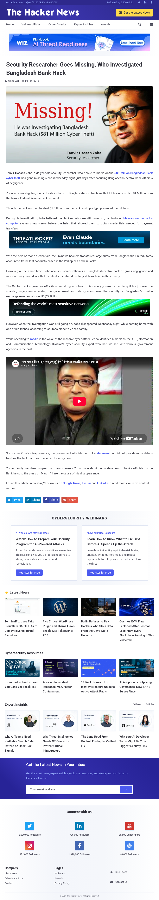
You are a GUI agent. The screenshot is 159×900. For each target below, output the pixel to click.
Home (10, 24)
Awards (106, 24)
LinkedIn (102, 483)
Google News (71, 483)
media (34, 339)
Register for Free (29, 572)
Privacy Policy (62, 883)
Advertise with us (14, 878)
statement (103, 453)
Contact (9, 883)
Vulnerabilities (31, 24)
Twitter (86, 483)
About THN (11, 873)
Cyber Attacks (57, 24)
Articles (150, 704)
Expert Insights (83, 24)
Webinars (59, 873)
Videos (137, 704)
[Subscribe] (126, 789)
